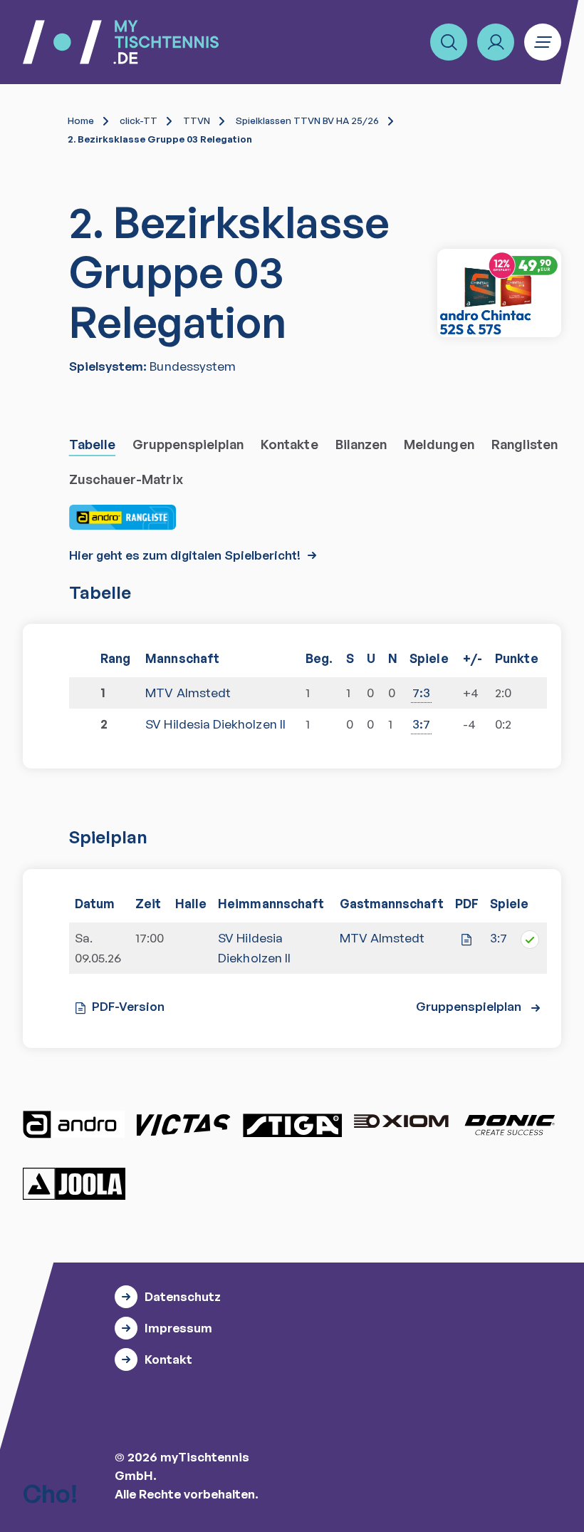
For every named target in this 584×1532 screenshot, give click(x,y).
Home (81, 120)
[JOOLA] (74, 1184)
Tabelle (92, 444)
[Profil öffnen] (495, 42)
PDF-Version (128, 1006)
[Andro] (74, 1125)
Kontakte (289, 444)
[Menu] (542, 42)
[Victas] (183, 1125)
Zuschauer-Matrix (126, 479)
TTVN (196, 120)
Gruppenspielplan (188, 444)
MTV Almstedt (188, 692)
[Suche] (448, 42)
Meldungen (439, 444)
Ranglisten (524, 444)
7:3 (421, 692)
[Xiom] (401, 1123)
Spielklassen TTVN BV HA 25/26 (307, 120)
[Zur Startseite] (121, 42)
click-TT (138, 120)
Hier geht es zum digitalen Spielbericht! (185, 554)
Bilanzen (361, 444)
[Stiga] (292, 1125)
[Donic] (510, 1125)
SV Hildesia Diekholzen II (215, 723)
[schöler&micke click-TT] (499, 293)
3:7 (421, 723)
